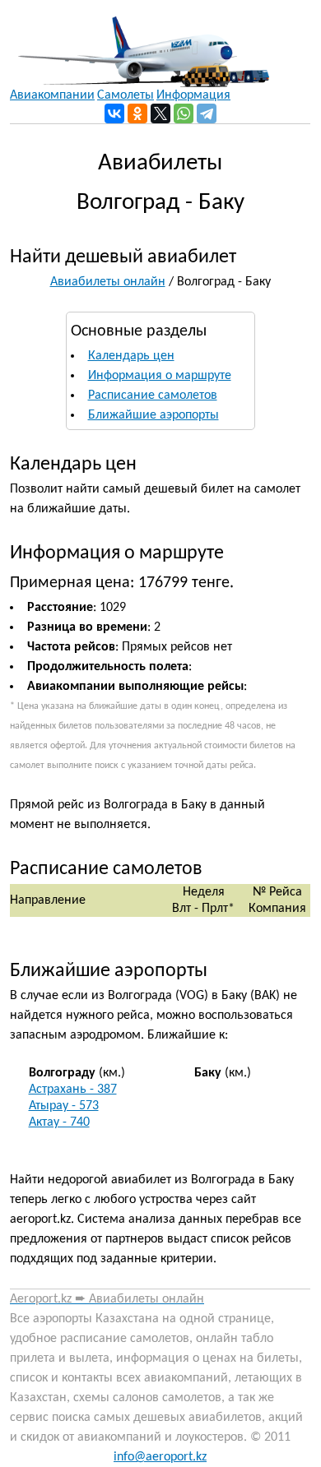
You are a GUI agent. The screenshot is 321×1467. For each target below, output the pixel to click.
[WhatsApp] (183, 113)
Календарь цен (131, 356)
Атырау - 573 (64, 1106)
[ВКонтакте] (114, 113)
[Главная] (139, 43)
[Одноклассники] (137, 113)
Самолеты (125, 95)
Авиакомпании (52, 95)
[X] (160, 113)
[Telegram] (206, 113)
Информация (193, 95)
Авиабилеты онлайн (107, 282)
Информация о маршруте (159, 375)
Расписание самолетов (152, 395)
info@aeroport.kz (160, 1457)
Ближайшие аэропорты (153, 415)
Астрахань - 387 (73, 1089)
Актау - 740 (59, 1122)
